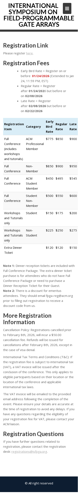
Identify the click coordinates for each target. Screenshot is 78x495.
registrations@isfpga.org (29, 451)
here (29, 53)
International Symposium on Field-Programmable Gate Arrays (39, 15)
